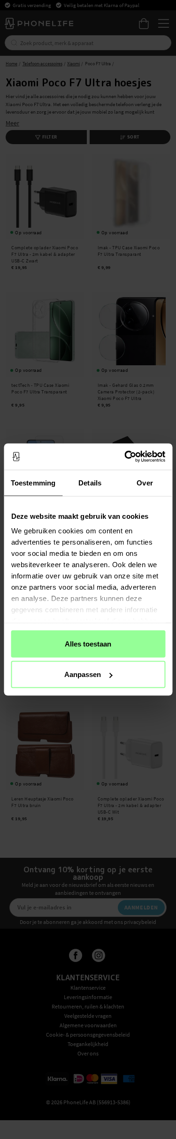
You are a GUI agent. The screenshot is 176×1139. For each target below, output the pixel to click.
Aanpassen (82, 674)
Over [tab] (145, 482)
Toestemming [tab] (33, 482)
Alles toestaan (88, 643)
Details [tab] (89, 482)
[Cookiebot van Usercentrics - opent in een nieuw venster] (125, 457)
